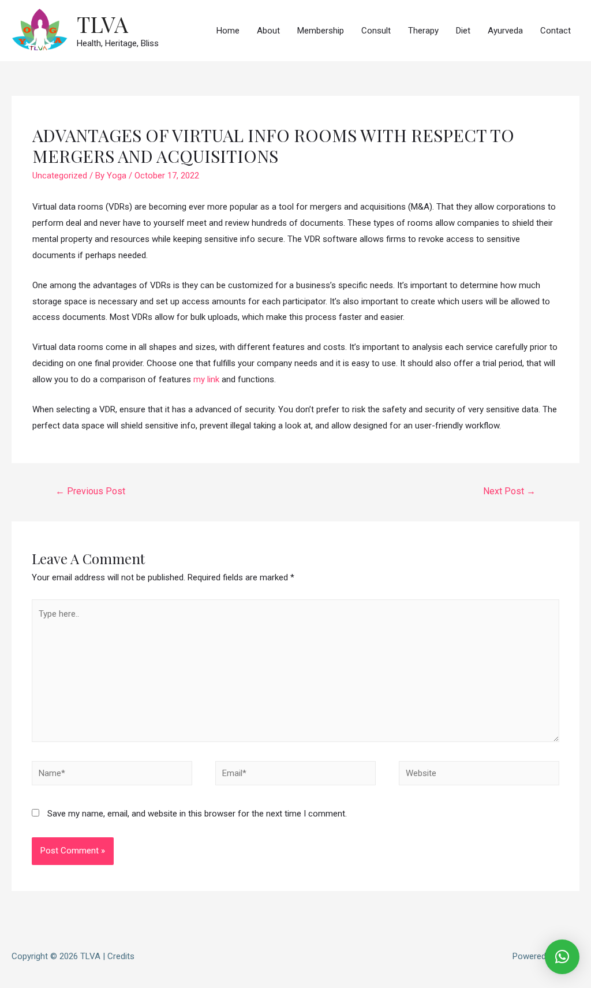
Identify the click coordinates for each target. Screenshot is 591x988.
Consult (376, 30)
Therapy (423, 30)
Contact (555, 30)
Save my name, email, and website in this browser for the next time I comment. (197, 813)
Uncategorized (59, 175)
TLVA (102, 24)
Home (228, 30)
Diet (463, 30)
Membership (320, 30)
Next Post (509, 491)
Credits (120, 956)
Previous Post (90, 491)
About (268, 30)
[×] (562, 956)
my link (206, 379)
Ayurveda (505, 30)
